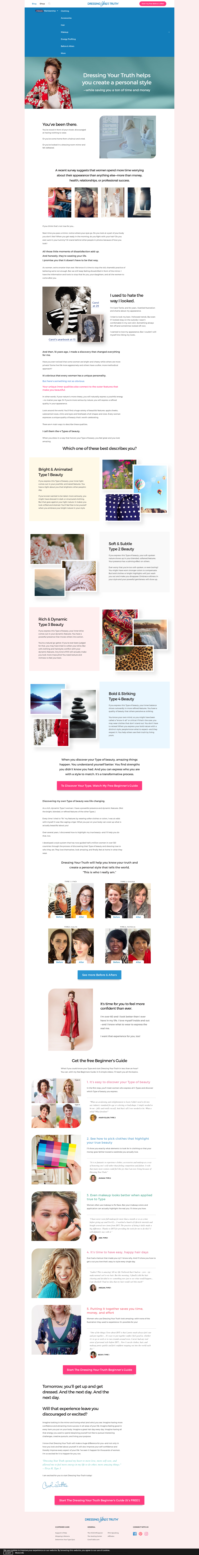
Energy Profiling (68, 39)
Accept (8, 1553)
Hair (63, 25)
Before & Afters (67, 46)
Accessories (66, 18)
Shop (42, 4)
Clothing (65, 11)
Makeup (64, 32)
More (63, 53)
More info (19, 1553)
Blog (34, 4)
